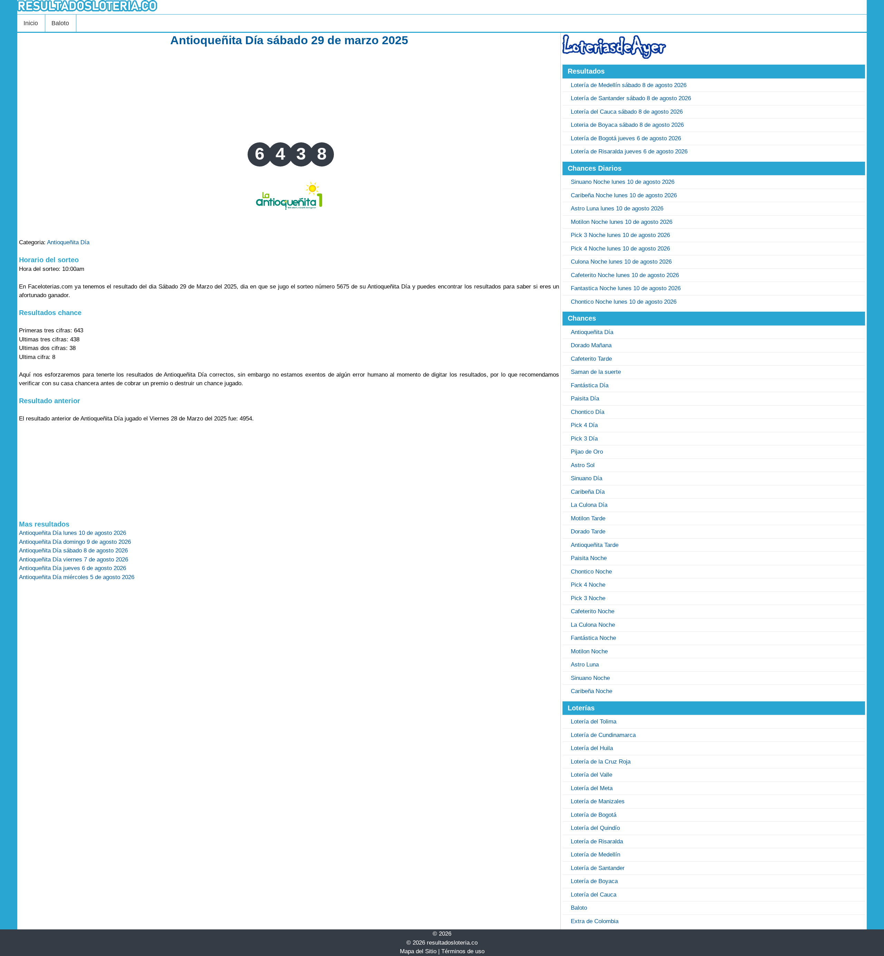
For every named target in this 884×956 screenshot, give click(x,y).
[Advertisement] (289, 94)
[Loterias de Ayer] (614, 57)
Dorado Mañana (591, 345)
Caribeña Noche (591, 691)
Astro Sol (583, 465)
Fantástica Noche (593, 638)
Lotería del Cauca (593, 894)
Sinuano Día (586, 478)
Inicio (30, 23)
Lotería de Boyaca (594, 881)
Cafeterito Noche (592, 611)
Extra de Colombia (594, 921)
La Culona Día (589, 505)
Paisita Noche (589, 558)
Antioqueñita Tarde (594, 545)
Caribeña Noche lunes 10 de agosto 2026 (624, 195)
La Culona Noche (593, 625)
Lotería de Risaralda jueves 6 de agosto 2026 (629, 151)
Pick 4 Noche (588, 584)
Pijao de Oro (587, 451)
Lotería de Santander (598, 868)
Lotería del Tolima (593, 721)
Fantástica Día (589, 385)
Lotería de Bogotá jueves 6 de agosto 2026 (626, 138)
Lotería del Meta (592, 788)
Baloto (60, 23)
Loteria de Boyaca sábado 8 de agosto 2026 (627, 125)
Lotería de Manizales (598, 801)
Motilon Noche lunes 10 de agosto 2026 (621, 222)
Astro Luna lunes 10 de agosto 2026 (617, 208)
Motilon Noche (589, 651)
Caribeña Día (588, 492)
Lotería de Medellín (595, 854)
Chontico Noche (591, 571)
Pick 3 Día (584, 438)
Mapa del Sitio (418, 951)
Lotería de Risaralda (597, 841)
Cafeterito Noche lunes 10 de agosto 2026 (625, 275)
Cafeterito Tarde (591, 359)
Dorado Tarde (588, 531)
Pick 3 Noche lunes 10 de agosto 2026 (620, 235)
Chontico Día (587, 412)
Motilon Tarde (588, 518)
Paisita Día (585, 398)
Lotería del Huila (592, 748)
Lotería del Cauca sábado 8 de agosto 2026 (627, 111)
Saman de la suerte (596, 372)
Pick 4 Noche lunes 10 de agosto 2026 (620, 248)
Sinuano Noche (590, 678)
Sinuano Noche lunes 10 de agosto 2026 (622, 182)
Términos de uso (462, 951)
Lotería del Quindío (595, 828)
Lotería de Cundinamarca (603, 735)
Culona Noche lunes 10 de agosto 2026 (621, 261)
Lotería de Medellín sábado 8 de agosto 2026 (628, 85)
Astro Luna (585, 664)
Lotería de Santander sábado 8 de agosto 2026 (631, 98)
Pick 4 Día (584, 425)
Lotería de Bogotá (593, 815)
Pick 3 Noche (588, 598)
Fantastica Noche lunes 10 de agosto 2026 (626, 288)
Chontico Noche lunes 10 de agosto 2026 (623, 302)
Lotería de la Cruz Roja (601, 761)
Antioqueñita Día (68, 242)
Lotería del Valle (591, 775)
